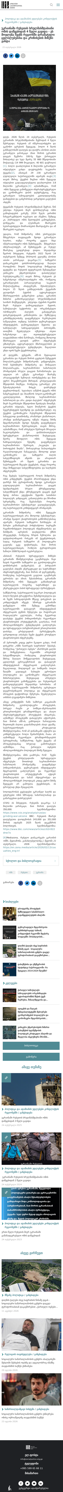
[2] (12, 172)
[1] (4, 166)
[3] (54, 176)
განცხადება (26, 22)
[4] (29, 186)
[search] (51, 5)
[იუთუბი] (34, 1483)
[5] (39, 260)
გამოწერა (31, 1056)
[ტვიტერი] (11, 55)
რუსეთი (24, 872)
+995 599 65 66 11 (31, 1468)
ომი (10, 872)
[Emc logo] (8, 5)
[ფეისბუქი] (5, 55)
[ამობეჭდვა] (23, 55)
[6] (22, 276)
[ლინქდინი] (17, 55)
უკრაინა (39, 872)
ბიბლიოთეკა (31, 1045)
